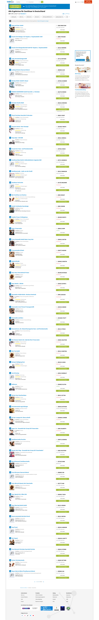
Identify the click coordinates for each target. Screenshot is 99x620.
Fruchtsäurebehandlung (80, 89)
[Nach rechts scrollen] (69, 17)
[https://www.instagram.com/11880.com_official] (25, 615)
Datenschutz (68, 597)
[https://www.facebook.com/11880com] (22, 615)
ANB (67, 601)
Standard (23, 13)
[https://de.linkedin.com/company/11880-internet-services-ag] (30, 615)
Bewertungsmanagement (40, 597)
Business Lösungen (39, 601)
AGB (67, 599)
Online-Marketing (39, 599)
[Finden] (42, 2)
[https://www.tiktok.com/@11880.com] (28, 615)
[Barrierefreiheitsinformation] (81, 2)
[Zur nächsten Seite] (43, 581)
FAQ (53, 601)
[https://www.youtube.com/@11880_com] (33, 615)
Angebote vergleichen (80, 59)
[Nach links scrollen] (9, 17)
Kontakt (54, 599)
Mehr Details (62, 29)
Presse (22, 601)
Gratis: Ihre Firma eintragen (88, 2)
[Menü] (83, 2)
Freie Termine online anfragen (15, 6)
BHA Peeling (77, 73)
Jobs (22, 599)
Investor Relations (24, 597)
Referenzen (55, 597)
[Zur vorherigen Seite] (34, 581)
